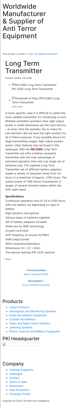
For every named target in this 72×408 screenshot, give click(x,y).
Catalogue (15, 373)
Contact (14, 377)
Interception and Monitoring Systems (32, 311)
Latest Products (19, 307)
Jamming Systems (20, 327)
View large (17, 106)
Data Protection (19, 390)
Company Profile (19, 394)
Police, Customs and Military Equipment (34, 331)
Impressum (16, 386)
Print (8, 259)
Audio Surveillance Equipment (28, 315)
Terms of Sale (18, 382)
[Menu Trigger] (65, 6)
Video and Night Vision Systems (29, 323)
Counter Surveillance (22, 319)
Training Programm (21, 369)
